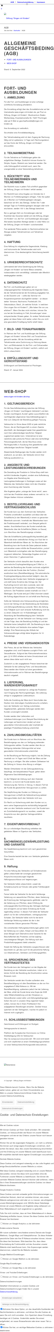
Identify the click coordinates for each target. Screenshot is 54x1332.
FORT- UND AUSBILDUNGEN (19, 59)
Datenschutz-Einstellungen (12, 1108)
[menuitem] (12, 2)
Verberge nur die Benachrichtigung (15, 1304)
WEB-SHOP (12, 63)
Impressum (41, 2)
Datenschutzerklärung (25, 2)
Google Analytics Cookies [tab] (10, 1189)
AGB (12, 2)
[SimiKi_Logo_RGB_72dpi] (22, 18)
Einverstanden (7, 1102)
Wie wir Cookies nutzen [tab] (9, 1125)
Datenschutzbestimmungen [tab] (11, 1281)
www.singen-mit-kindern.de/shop (17, 396)
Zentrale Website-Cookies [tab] (10, 1159)
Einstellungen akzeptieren (12, 1298)
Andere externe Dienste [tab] (9, 1228)
